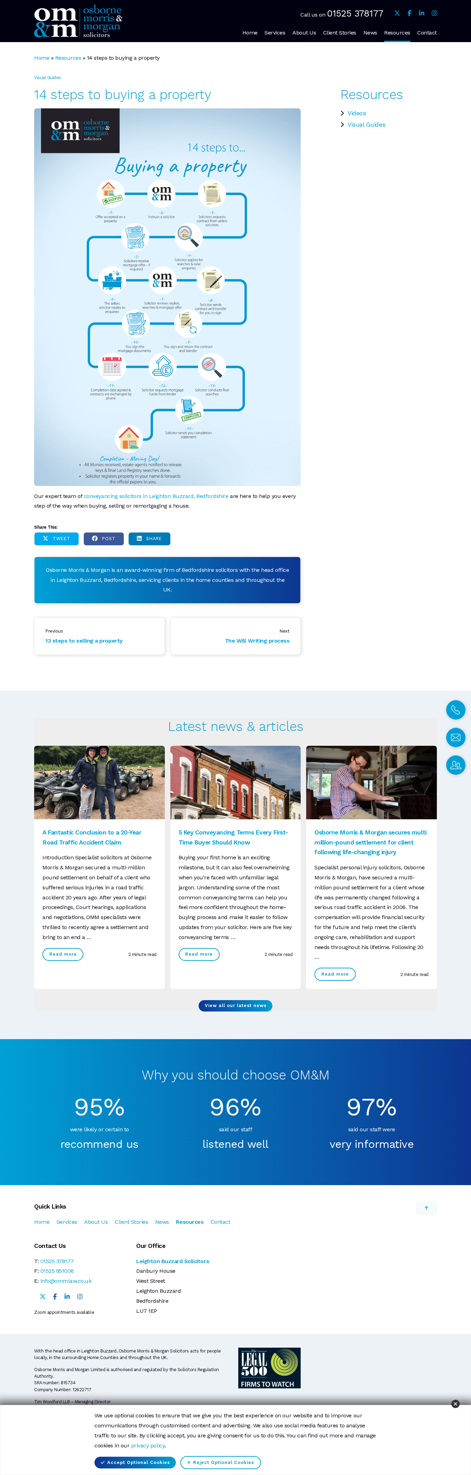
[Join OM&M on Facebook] (409, 13)
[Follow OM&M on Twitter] (397, 13)
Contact (427, 32)
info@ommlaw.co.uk (66, 1281)
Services (274, 32)
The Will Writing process (257, 640)
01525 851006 (57, 1271)
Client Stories (339, 32)
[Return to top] (426, 1208)
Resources (397, 32)
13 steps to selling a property (84, 640)
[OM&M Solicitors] (78, 20)
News (370, 32)
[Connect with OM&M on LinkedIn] (421, 13)
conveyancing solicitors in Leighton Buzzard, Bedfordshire (156, 496)
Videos (357, 113)
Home (250, 32)
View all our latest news (236, 1005)
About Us (304, 32)
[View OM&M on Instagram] (434, 13)
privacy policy (147, 1445)
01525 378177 (355, 13)
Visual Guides (366, 124)
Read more (63, 954)
